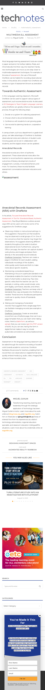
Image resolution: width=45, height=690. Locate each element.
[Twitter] (16, 2)
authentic (19, 374)
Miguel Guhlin (18, 38)
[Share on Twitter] (30, 391)
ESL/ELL (14, 27)
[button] (4, 482)
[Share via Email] (37, 391)
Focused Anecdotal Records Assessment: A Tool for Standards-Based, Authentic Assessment (22, 218)
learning (29, 378)
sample (7, 324)
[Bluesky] (19, 2)
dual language (32, 374)
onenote (17, 382)
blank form (21, 321)
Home (4, 27)
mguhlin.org (29, 414)
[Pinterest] (28, 2)
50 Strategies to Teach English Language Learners (23, 104)
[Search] (43, 9)
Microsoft (7, 382)
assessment (15, 75)
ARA (30, 371)
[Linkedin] (22, 2)
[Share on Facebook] (28, 391)
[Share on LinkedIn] (34, 391)
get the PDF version (35, 324)
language (18, 378)
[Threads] (31, 2)
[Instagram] (25, 2)
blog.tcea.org (14, 414)
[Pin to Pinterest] (32, 391)
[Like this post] (25, 391)
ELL (5, 378)
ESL (10, 378)
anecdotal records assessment (15, 371)
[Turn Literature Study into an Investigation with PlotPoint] (22, 475)
